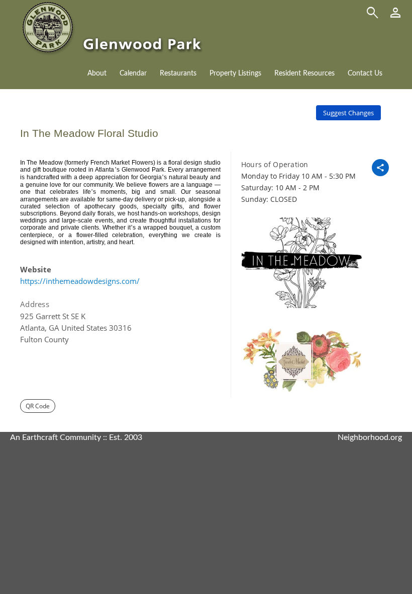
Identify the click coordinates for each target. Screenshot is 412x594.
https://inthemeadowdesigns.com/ (80, 281)
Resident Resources (304, 73)
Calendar (133, 73)
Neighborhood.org (370, 437)
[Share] (380, 167)
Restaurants (178, 73)
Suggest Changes (348, 112)
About (97, 73)
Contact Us (365, 73)
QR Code (38, 406)
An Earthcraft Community (55, 437)
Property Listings (235, 73)
